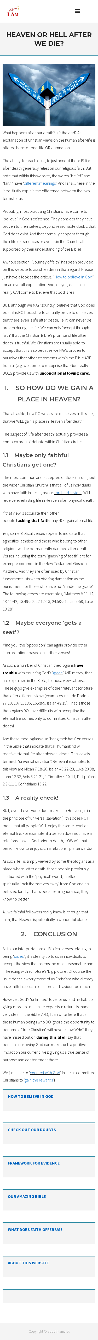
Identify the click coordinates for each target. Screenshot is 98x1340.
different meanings (40, 183)
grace (58, 672)
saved (19, 956)
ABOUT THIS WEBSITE (28, 1262)
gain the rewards (39, 1080)
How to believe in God (73, 277)
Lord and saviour (68, 492)
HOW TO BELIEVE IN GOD (31, 1096)
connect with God (45, 1072)
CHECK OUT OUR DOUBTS (32, 1129)
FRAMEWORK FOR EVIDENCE (34, 1163)
